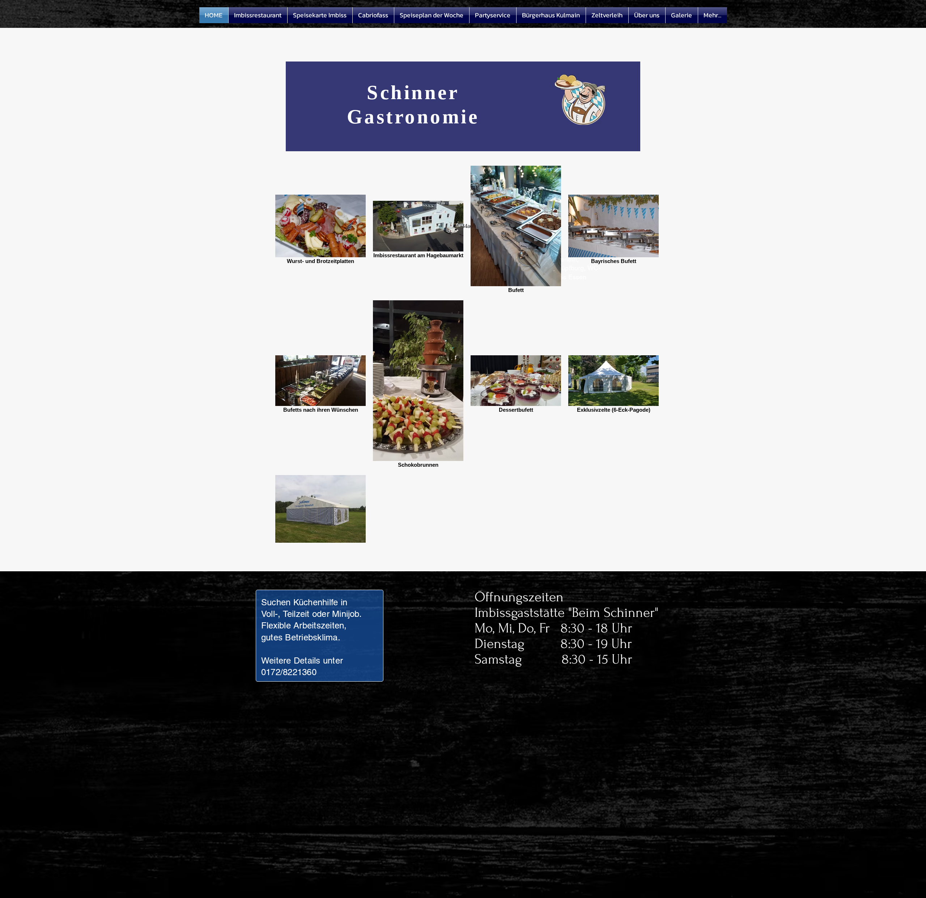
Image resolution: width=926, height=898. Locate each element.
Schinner (413, 92)
